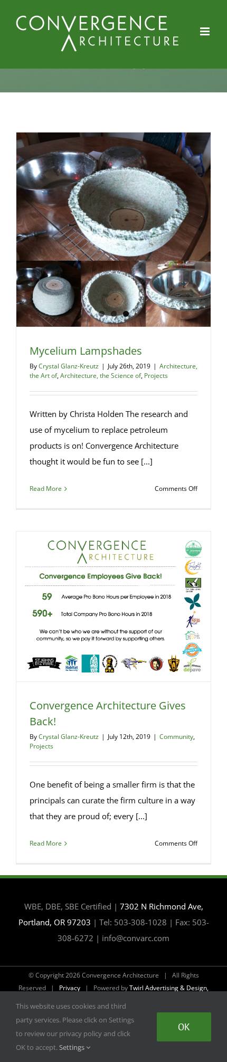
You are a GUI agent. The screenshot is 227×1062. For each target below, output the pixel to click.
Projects (156, 375)
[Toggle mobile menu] (205, 31)
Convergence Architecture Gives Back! (113, 606)
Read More (46, 488)
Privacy (69, 987)
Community (176, 736)
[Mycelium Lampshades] (113, 229)
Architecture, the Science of (100, 375)
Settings (72, 1047)
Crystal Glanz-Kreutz (69, 366)
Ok (184, 1027)
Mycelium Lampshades (86, 351)
